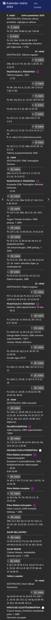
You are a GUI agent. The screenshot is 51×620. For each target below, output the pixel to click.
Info (35, 3)
